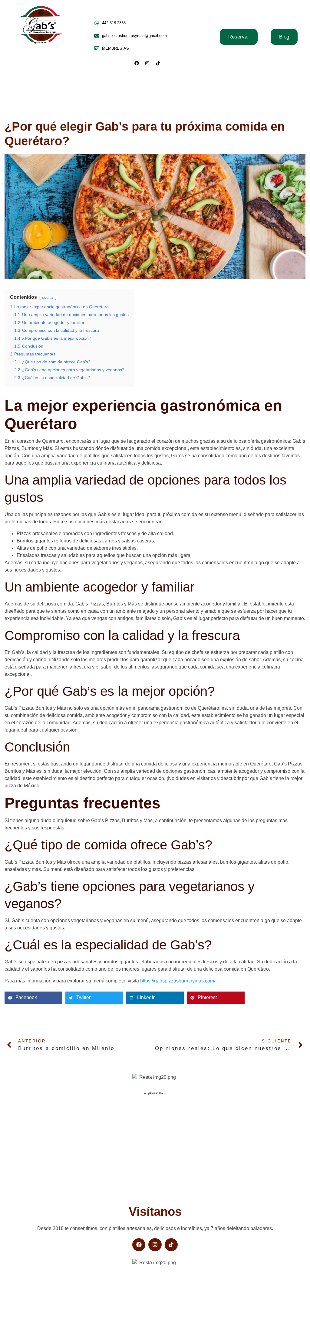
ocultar (48, 297)
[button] (33, 998)
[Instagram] (147, 63)
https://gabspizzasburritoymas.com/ (177, 980)
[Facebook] (136, 63)
